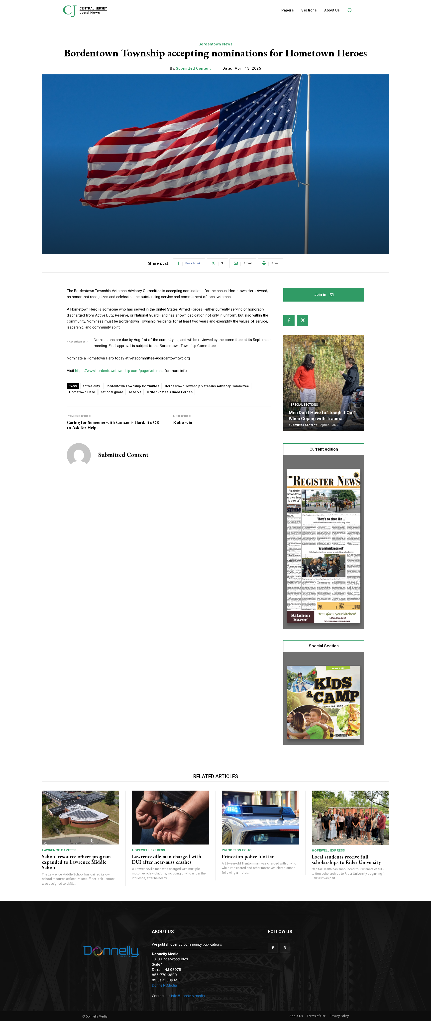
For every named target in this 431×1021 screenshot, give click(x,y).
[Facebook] (289, 320)
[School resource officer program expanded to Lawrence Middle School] (80, 818)
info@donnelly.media (188, 995)
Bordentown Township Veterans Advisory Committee (207, 386)
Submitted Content (193, 68)
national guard (112, 392)
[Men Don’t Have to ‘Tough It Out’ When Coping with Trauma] (323, 383)
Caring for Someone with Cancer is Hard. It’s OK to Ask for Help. (113, 425)
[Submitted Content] (79, 455)
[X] (302, 320)
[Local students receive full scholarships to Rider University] (350, 818)
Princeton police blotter (248, 856)
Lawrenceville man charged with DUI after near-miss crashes (166, 859)
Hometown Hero (82, 392)
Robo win (182, 422)
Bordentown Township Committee (133, 386)
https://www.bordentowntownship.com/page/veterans (119, 370)
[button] (349, 10)
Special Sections (304, 404)
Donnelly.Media (164, 985)
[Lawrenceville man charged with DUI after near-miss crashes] (170, 818)
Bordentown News (216, 44)
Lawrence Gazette (59, 850)
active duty (91, 386)
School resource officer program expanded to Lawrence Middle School (76, 862)
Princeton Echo (236, 850)
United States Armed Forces (170, 392)
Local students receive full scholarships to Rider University (346, 859)
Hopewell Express (148, 850)
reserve (135, 392)
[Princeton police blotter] (260, 818)
